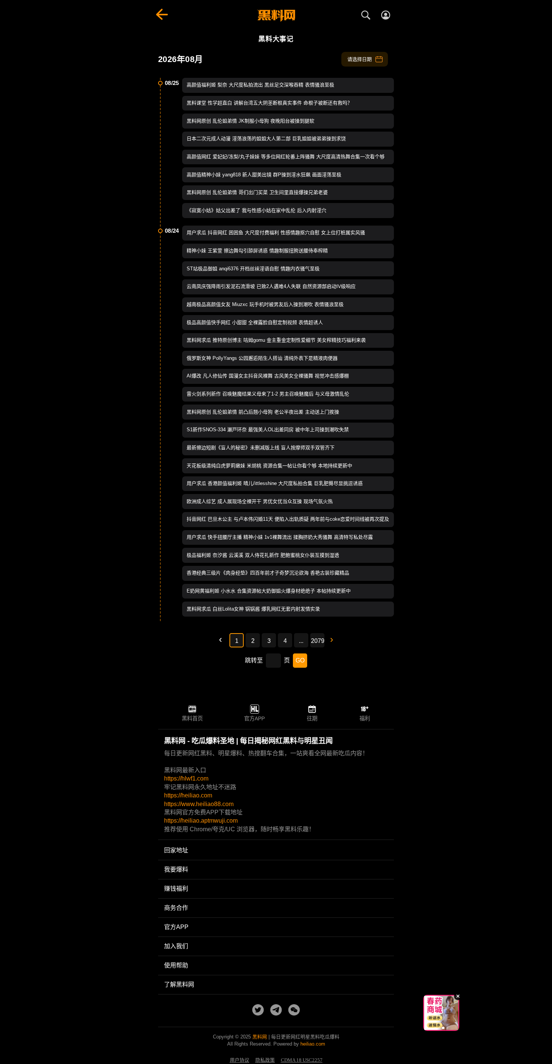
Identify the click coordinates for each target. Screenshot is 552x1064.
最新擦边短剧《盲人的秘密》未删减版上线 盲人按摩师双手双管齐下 (261, 447)
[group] (445, 1013)
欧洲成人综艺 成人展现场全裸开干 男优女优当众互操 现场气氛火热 (260, 501)
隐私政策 (265, 1060)
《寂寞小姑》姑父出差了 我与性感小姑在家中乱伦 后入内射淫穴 (256, 210)
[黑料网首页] (276, 16)
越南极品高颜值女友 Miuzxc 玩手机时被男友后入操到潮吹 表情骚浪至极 (265, 304)
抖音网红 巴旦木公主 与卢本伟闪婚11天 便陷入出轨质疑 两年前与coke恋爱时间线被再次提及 (288, 519)
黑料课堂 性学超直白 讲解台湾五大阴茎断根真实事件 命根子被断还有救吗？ (269, 103)
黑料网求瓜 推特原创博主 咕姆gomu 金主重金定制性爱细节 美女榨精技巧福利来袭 (276, 340)
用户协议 (239, 1060)
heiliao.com (312, 1044)
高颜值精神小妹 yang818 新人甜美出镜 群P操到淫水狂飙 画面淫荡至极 (264, 174)
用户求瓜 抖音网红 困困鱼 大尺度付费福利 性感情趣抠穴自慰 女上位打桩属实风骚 (276, 232)
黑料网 (259, 1037)
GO (300, 660)
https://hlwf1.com (186, 778)
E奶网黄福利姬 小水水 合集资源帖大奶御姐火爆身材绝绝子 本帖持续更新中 (269, 591)
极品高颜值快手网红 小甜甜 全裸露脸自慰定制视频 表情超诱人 (255, 322)
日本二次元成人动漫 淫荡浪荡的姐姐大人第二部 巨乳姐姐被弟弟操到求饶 (266, 138)
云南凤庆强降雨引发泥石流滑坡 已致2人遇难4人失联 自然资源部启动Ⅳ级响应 (271, 286)
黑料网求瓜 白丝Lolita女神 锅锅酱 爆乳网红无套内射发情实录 (253, 609)
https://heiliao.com (188, 795)
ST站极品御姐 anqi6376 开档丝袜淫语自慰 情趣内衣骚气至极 (253, 268)
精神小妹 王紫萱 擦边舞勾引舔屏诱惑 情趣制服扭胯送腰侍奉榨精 (257, 250)
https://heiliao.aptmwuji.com (201, 820)
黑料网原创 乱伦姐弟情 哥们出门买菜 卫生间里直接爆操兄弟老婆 (257, 192)
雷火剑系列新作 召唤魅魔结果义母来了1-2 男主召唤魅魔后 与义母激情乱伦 (268, 394)
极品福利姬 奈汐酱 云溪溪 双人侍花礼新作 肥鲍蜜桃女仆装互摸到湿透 (263, 555)
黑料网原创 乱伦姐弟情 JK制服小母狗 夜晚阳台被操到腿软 (250, 121)
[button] (435, 1028)
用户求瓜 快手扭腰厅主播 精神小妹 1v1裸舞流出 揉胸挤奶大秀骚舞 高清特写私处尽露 (280, 537)
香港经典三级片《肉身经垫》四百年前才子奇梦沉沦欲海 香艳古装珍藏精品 (268, 573)
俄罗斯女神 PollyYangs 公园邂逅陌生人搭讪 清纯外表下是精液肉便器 (262, 358)
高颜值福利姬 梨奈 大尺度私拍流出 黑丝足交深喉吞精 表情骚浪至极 (260, 85)
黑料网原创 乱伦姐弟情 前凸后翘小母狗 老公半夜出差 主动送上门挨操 (263, 412)
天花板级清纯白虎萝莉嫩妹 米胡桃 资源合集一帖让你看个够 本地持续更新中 (269, 465)
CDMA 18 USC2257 (302, 1060)
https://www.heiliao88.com (199, 804)
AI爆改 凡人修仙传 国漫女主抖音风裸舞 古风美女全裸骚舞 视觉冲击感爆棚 (268, 376)
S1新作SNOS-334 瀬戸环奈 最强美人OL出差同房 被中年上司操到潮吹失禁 (268, 429)
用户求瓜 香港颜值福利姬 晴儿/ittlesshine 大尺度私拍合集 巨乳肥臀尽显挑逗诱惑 (275, 483)
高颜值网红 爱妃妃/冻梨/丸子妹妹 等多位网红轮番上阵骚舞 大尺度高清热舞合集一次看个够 (286, 156)
